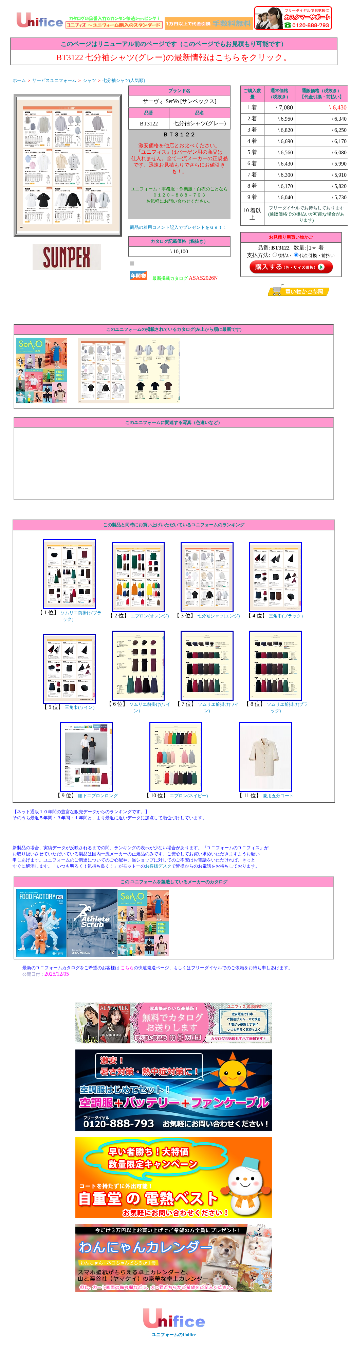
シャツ (89, 80)
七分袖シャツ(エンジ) (218, 615)
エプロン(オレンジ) (150, 615)
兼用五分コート (278, 795)
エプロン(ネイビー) (189, 795)
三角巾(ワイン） (81, 707)
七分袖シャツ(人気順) (124, 80)
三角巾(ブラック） (287, 615)
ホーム (19, 80)
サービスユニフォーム (54, 80)
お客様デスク (158, 866)
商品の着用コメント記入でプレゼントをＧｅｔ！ (178, 227)
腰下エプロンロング (98, 795)
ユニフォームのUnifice (174, 1334)
